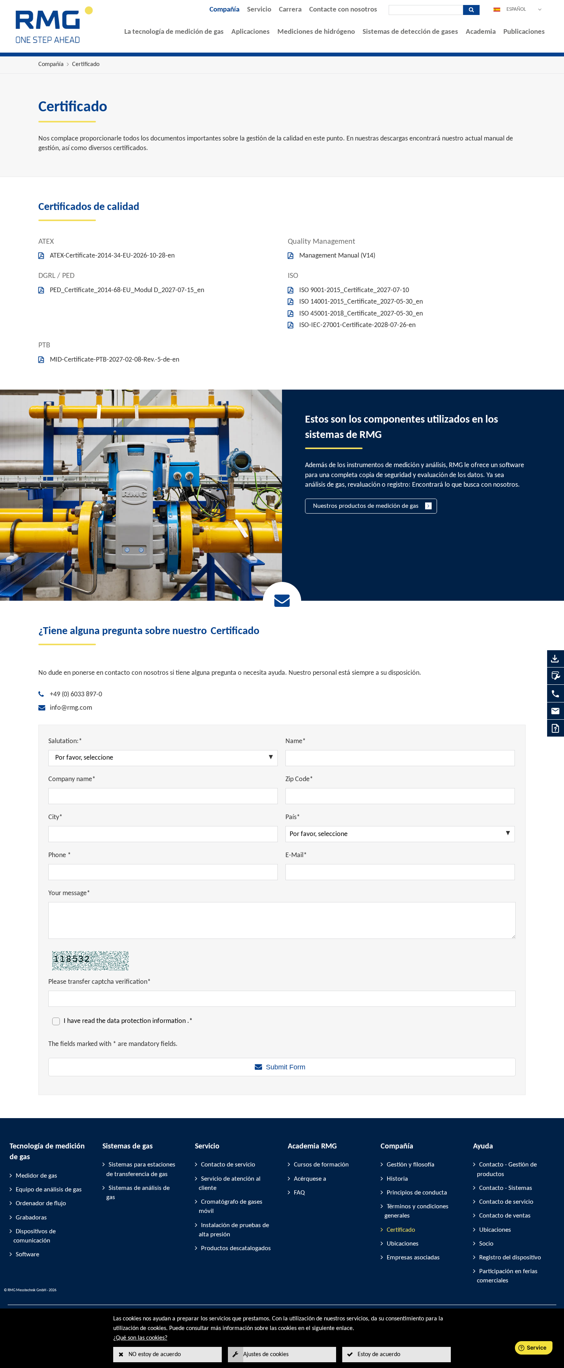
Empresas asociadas (413, 1257)
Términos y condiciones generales (416, 1211)
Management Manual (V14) (337, 255)
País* (292, 817)
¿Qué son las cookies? (140, 1338)
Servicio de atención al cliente (230, 1183)
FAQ (299, 1193)
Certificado (85, 64)
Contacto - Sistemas (505, 1188)
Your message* (69, 893)
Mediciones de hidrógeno (316, 32)
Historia (397, 1179)
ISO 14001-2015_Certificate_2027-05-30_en (361, 302)
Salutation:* (65, 741)
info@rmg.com (71, 708)
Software (27, 1254)
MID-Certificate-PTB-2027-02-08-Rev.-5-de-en (114, 359)
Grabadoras (31, 1217)
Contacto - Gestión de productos (507, 1169)
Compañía (224, 9)
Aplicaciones (250, 32)
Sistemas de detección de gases (410, 32)
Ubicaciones (403, 1244)
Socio (486, 1244)
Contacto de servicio (228, 1164)
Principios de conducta (417, 1193)
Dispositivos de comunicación (34, 1236)
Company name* (72, 779)
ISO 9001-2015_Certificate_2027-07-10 (354, 290)
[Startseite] (54, 43)
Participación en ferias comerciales (507, 1276)
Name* (295, 741)
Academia (481, 32)
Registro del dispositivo (510, 1257)
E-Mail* (296, 855)
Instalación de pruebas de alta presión (234, 1230)
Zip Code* (299, 779)
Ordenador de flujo (41, 1203)
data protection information (147, 1021)
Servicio (259, 9)
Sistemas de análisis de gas (138, 1193)
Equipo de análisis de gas (49, 1189)
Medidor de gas (36, 1176)
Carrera (290, 9)
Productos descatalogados (236, 1248)
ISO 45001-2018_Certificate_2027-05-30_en (361, 313)
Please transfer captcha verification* (99, 982)
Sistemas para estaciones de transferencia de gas (140, 1169)
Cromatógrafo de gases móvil (230, 1206)
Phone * (59, 855)
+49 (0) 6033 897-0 (76, 694)
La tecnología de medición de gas (174, 32)
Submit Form (285, 1067)
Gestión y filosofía (410, 1164)
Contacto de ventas (505, 1216)
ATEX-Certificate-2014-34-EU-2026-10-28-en (112, 255)
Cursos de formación (321, 1164)
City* (55, 817)
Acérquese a (310, 1179)
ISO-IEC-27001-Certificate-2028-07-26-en (357, 325)
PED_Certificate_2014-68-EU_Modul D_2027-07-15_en (127, 290)
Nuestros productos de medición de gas (366, 506)
